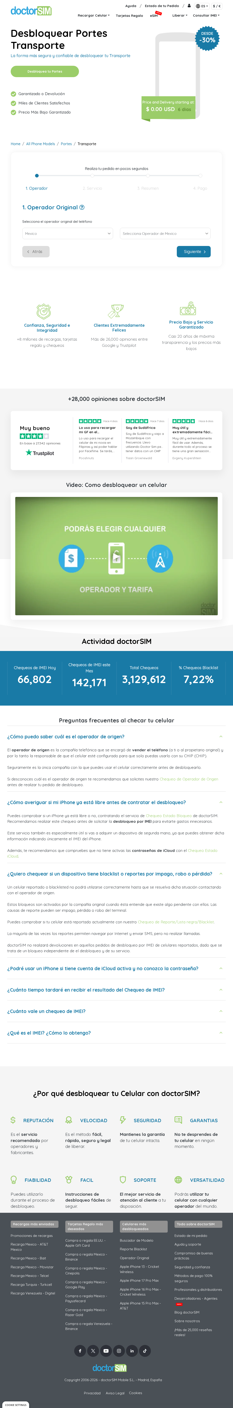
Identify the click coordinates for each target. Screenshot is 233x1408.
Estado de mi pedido (191, 1235)
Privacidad (92, 1393)
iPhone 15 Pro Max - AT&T (140, 1306)
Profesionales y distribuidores (198, 1289)
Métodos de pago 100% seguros (194, 1278)
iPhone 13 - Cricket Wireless (139, 1269)
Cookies (135, 1393)
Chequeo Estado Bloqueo (169, 815)
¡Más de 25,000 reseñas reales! (193, 1332)
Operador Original (134, 1258)
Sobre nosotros (187, 1321)
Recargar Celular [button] (92, 15)
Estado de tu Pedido (162, 6)
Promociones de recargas (32, 1235)
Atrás (37, 251)
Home (15, 144)
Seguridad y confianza (192, 1267)
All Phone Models (40, 144)
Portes (66, 144)
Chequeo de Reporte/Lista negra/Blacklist (176, 921)
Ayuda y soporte (188, 1244)
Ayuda (130, 6)
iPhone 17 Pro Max (139, 1280)
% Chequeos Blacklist (198, 667)
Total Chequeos (144, 667)
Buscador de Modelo (136, 1240)
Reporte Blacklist (133, 1249)
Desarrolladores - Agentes (196, 1300)
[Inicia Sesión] (189, 6)
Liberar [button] (178, 15)
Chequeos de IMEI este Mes (89, 668)
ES (203, 6)
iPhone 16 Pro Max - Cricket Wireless (140, 1292)
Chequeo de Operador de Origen (189, 779)
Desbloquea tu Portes (45, 71)
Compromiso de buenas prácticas (194, 1256)
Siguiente (192, 251)
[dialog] (15, 1404)
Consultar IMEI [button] (205, 15)
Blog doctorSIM (187, 1312)
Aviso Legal (115, 1393)
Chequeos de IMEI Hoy (35, 667)
